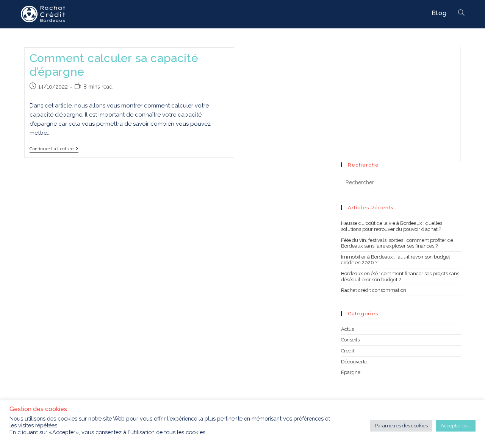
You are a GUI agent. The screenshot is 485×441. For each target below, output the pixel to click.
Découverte (354, 362)
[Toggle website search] (461, 13)
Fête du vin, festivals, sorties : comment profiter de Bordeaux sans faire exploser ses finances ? (397, 243)
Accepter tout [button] (456, 426)
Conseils (350, 340)
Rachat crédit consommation (373, 290)
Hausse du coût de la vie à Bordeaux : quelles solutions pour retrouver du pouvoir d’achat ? (391, 226)
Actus (347, 329)
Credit (347, 351)
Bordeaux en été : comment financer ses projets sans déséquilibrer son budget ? (400, 276)
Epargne (350, 372)
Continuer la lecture (54, 148)
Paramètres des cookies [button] (401, 426)
